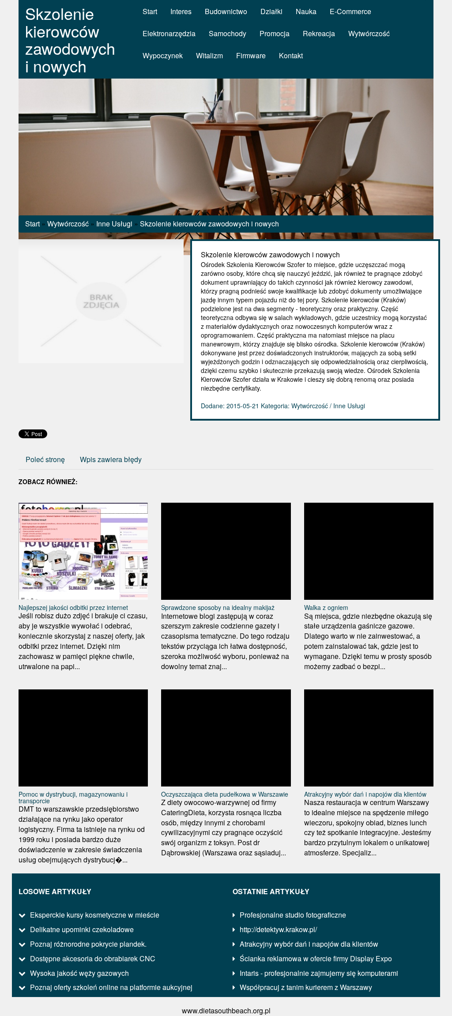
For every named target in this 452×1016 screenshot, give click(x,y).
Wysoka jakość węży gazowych (79, 973)
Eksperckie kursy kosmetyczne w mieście (94, 915)
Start (32, 223)
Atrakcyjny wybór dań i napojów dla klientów (365, 794)
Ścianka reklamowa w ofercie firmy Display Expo (316, 958)
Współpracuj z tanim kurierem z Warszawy (306, 987)
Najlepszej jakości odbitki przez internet (73, 607)
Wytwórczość (68, 223)
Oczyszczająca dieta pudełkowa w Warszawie (224, 794)
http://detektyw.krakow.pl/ (278, 929)
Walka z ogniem (326, 607)
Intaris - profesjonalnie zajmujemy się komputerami (319, 973)
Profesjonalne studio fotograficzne (293, 915)
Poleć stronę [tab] (45, 459)
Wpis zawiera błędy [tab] (111, 459)
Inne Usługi (114, 223)
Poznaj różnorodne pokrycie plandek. (88, 944)
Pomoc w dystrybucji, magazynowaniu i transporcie (73, 797)
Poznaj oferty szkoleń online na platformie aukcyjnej (111, 987)
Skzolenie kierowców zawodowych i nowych (209, 223)
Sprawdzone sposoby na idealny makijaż (218, 607)
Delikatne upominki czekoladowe (82, 929)
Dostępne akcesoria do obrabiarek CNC (92, 958)
